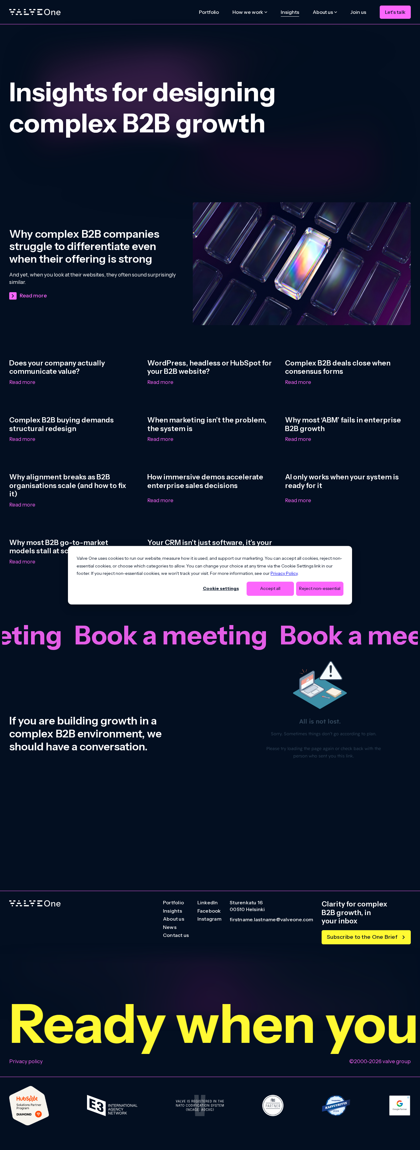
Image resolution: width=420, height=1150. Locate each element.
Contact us (176, 935)
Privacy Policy (284, 573)
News (169, 927)
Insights (290, 12)
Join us (358, 12)
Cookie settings (221, 588)
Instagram (209, 919)
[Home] (35, 12)
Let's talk (395, 12)
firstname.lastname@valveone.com (271, 919)
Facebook (209, 911)
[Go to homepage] (35, 903)
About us (173, 919)
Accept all (270, 588)
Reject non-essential (319, 588)
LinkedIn (207, 903)
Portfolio (209, 12)
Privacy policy (26, 1061)
